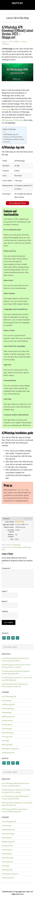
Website (5, 611)
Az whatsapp (16, 547)
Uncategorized (7, 736)
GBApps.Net (17, 3)
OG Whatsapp (7, 728)
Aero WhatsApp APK (9, 696)
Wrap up (7, 142)
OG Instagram (7, 724)
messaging (6, 109)
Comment (6, 568)
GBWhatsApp (7, 120)
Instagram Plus (7, 720)
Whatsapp (5, 741)
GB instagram (7, 712)
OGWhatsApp (18, 120)
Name (5, 591)
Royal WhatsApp (7, 732)
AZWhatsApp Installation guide (14, 139)
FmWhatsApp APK (8, 704)
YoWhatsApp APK (8, 753)
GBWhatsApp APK (8, 716)
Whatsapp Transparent (10, 749)
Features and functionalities (13, 137)
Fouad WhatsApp (8, 708)
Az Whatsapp (15, 545)
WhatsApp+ (20, 490)
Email (5, 601)
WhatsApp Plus (7, 745)
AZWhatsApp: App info (11, 134)
